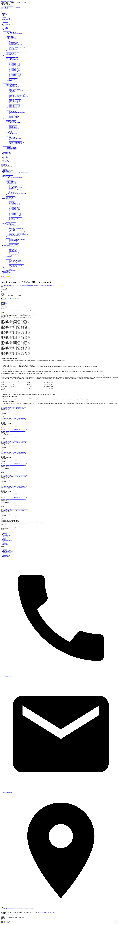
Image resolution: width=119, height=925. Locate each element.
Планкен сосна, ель (13, 117)
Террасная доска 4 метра (14, 70)
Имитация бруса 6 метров (15, 97)
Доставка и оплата (7, 19)
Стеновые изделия (7, 83)
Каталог (5, 14)
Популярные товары (8, 29)
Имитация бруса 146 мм (14, 105)
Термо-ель (11, 62)
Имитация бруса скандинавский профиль (18, 96)
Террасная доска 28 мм (14, 68)
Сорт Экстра (12, 92)
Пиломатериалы (7, 31)
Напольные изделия (8, 55)
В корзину (3, 308)
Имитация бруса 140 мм (14, 101)
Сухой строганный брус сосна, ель (17, 47)
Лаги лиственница (10, 53)
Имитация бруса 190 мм (14, 100)
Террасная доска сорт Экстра (15, 76)
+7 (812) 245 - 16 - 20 (5, 7)
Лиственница (12, 60)
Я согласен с (11, 527)
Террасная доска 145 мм (14, 64)
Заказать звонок (4, 528)
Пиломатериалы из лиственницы (14, 33)
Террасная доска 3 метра (14, 69)
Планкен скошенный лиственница (17, 112)
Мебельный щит (7, 152)
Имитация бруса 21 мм (14, 106)
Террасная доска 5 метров (15, 73)
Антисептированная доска (12, 52)
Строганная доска (13, 130)
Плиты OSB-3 (6, 151)
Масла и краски (7, 146)
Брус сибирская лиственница (16, 44)
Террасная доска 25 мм (14, 66)
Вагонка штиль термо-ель (15, 138)
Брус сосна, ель (12, 45)
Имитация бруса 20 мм (14, 102)
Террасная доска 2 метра (14, 65)
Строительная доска (10, 37)
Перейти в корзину (5, 922)
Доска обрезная (9, 36)
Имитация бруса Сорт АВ (15, 99)
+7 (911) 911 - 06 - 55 (15, 7)
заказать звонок (4, 8)
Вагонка (8, 108)
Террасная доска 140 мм (14, 63)
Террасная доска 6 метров (15, 74)
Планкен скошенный (14, 116)
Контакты (5, 22)
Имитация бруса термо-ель (15, 139)
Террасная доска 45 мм (14, 71)
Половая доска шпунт (11, 81)
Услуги (6, 28)
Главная (5, 13)
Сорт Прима (12, 91)
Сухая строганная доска (11, 39)
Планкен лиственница (14, 113)
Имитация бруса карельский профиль (18, 94)
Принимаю (3, 913)
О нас (4, 17)
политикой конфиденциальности (14, 527)
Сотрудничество (8, 154)
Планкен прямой (13, 115)
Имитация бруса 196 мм (14, 104)
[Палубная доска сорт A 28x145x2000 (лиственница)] (13, 285)
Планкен (8, 110)
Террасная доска (10, 58)
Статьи (6, 160)
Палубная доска (9, 80)
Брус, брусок (9, 41)
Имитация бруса (10, 85)
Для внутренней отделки (15, 89)
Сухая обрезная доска (11, 38)
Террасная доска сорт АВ (15, 75)
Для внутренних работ (11, 148)
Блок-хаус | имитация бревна (13, 107)
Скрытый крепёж (7, 153)
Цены (4, 15)
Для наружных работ (11, 149)
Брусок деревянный (13, 49)
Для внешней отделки (14, 87)
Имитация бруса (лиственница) (16, 95)
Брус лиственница (13, 43)
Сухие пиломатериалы (11, 34)
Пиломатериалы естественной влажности (16, 50)
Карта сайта (6, 536)
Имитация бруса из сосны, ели (16, 90)
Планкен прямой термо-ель (15, 141)
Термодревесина (7, 118)
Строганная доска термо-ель (15, 143)
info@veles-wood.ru (8, 6)
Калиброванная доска (11, 54)
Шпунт (10, 131)
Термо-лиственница (13, 78)
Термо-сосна (12, 79)
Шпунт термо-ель (13, 144)
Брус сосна (11, 48)
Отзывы (8, 18)
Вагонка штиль (12, 123)
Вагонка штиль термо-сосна (15, 134)
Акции (5, 20)
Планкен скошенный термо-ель (16, 142)
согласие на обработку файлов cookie (46, 912)
